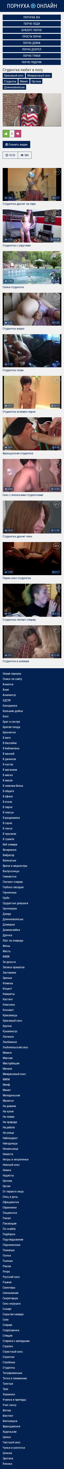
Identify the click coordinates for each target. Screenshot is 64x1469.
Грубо (6, 898)
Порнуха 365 (31, 17)
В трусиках (9, 833)
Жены (6, 946)
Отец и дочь (10, 1197)
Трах (5, 1389)
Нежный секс (11, 1164)
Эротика (8, 1458)
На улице (8, 1132)
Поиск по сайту (12, 679)
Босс (6, 716)
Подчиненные (11, 1245)
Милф (6, 1084)
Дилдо (7, 914)
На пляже (8, 1116)
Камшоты (9, 994)
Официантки (11, 1202)
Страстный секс (13, 1351)
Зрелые (7, 978)
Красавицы (10, 1015)
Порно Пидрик (32, 62)
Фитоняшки (10, 1421)
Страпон (8, 1346)
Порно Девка (31, 43)
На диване (9, 1106)
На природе (10, 1122)
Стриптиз (8, 1357)
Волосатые (9, 860)
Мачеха (7, 1068)
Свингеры (9, 1287)
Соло (6, 1319)
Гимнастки (9, 876)
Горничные (10, 892)
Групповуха (10, 908)
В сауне (7, 823)
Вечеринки (9, 850)
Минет (24, 81)
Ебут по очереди (13, 940)
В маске (8, 775)
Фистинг (8, 1415)
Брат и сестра (11, 721)
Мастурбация (11, 1063)
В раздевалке (11, 817)
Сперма (7, 1325)
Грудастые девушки (15, 903)
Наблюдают (10, 1138)
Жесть (7, 951)
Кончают (8, 1010)
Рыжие (7, 1282)
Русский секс (11, 1277)
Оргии (6, 1186)
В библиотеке (11, 748)
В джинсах (9, 759)
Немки (7, 1170)
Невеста (8, 1154)
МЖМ (6, 1079)
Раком (7, 1266)
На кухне (8, 1111)
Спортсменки (11, 1330)
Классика (9, 1004)
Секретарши (10, 1298)
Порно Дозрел (31, 49)
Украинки (9, 1394)
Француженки (11, 1426)
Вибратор (8, 855)
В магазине (10, 769)
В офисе (8, 796)
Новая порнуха (12, 673)
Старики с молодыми (16, 1341)
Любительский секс (15, 1047)
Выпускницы (11, 871)
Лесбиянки (10, 1042)
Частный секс (11, 1442)
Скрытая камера (13, 1314)
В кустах (8, 764)
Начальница (10, 1148)
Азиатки (8, 684)
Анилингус (9, 695)
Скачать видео (18, 144)
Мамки (7, 1052)
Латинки (8, 1036)
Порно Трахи (31, 55)
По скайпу (9, 1229)
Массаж (8, 1058)
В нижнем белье (13, 785)
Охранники (10, 1207)
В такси (7, 828)
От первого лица (13, 1191)
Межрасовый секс (38, 75)
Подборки (9, 1234)
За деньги (9, 962)
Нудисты (8, 1175)
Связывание (10, 1293)
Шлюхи (7, 1453)
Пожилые (9, 1250)
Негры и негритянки (15, 1159)
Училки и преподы (14, 1399)
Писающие (10, 1223)
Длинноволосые (14, 87)
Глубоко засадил (13, 887)
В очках (7, 801)
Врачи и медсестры (15, 866)
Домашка (9, 924)
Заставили (9, 972)
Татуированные (12, 1373)
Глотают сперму (13, 882)
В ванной (8, 753)
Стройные (9, 1362)
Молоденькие (11, 1095)
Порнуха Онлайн (32, 6)
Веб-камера (10, 844)
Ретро (6, 1271)
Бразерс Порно (32, 30)
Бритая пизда (11, 727)
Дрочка (7, 935)
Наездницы (10, 1143)
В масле (8, 780)
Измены (8, 983)
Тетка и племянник (15, 1378)
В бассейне (10, 743)
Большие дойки (13, 711)
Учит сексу (9, 1405)
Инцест (7, 988)
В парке (7, 807)
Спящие (7, 1335)
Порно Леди (32, 23)
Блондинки (10, 705)
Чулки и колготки (14, 1447)
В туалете (8, 839)
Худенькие (10, 1431)
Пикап (7, 1218)
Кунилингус (10, 1031)
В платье (8, 812)
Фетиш (7, 1410)
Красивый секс (14, 75)
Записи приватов (14, 967)
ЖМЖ (6, 956)
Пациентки (10, 1213)
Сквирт (7, 1309)
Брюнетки (9, 732)
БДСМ (6, 700)
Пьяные (8, 1261)
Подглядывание (13, 1239)
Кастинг (8, 999)
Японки (7, 1463)
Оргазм (36, 81)
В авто (7, 737)
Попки (7, 1255)
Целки (7, 1437)
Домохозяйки (11, 930)
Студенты (10, 81)
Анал (6, 689)
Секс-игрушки (11, 1303)
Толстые (8, 1383)
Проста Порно (31, 36)
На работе (9, 1127)
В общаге (8, 791)
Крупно (7, 1026)
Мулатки (8, 1100)
